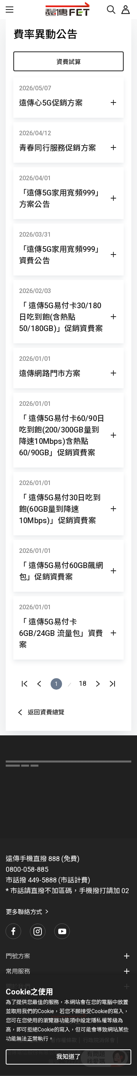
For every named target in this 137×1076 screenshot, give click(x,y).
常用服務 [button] (18, 971)
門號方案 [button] (18, 956)
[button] (68, 103)
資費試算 (68, 62)
